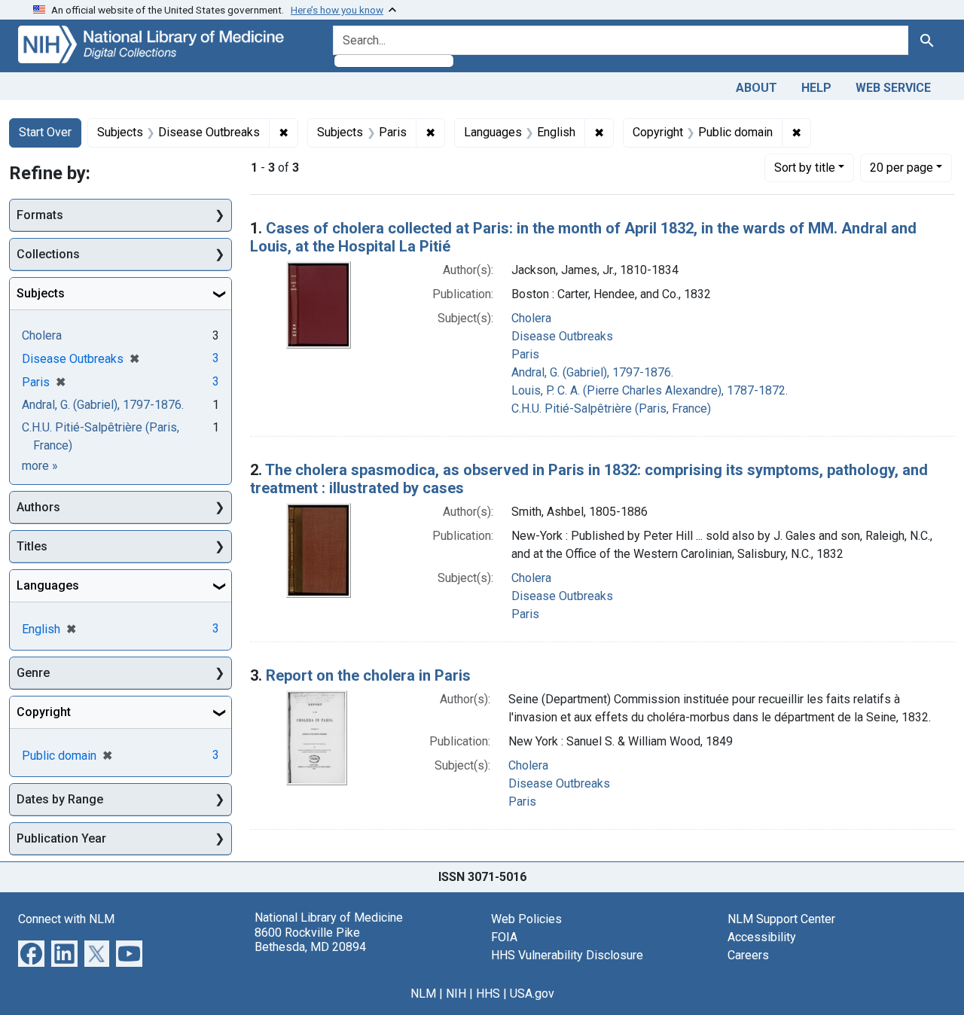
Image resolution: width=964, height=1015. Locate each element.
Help (816, 88)
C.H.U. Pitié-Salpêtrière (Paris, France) (611, 408)
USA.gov (532, 993)
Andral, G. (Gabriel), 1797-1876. (592, 372)
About (756, 88)
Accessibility (762, 937)
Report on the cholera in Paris (368, 675)
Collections (48, 254)
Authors (38, 507)
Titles (32, 546)
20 (901, 167)
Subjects (41, 293)
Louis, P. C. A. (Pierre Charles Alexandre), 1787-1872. (649, 390)
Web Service (893, 88)
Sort (804, 167)
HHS (488, 993)
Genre (33, 673)
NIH (456, 993)
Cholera (531, 318)
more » (40, 466)
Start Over (45, 132)
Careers (748, 955)
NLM (423, 993)
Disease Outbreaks (562, 336)
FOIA (504, 937)
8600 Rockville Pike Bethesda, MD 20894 (310, 939)
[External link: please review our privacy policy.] (31, 953)
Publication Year (61, 838)
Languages (48, 585)
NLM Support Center (781, 919)
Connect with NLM (66, 919)
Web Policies (526, 919)
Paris (525, 354)
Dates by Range (60, 799)
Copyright (44, 712)
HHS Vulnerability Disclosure (567, 955)
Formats (40, 215)
